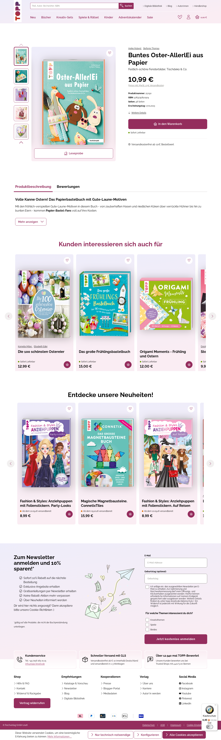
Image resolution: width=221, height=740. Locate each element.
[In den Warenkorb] (67, 364)
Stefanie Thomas (151, 48)
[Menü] (215, 706)
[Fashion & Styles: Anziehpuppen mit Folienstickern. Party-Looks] (46, 452)
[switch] (209, 727)
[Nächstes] (21, 143)
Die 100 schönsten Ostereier (41, 352)
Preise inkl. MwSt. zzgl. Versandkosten (146, 85)
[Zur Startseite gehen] (20, 11)
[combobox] (74, 6)
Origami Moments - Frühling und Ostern (163, 354)
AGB (162, 725)
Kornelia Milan (25, 346)
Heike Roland (135, 48)
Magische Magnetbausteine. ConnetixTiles (104, 503)
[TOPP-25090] (73, 102)
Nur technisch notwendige (112, 735)
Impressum (175, 725)
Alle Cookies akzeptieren (186, 735)
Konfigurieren (149, 735)
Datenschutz (148, 725)
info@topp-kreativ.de (35, 664)
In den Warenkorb (170, 124)
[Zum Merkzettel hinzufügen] (109, 53)
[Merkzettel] (180, 17)
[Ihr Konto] (188, 17)
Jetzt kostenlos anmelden (175, 639)
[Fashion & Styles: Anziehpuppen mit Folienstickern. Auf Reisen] (168, 452)
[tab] (33, 187)
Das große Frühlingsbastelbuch (104, 352)
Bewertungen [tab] (68, 187)
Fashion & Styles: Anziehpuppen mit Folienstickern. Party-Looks (46, 503)
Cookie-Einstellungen (197, 725)
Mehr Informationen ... (59, 736)
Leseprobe (76, 153)
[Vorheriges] (21, 44)
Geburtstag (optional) (155, 571)
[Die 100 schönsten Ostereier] (44, 304)
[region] (64, 104)
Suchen (128, 6)
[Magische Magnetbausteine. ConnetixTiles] (107, 452)
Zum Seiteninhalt (14, 3)
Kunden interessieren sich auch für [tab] (110, 244)
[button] (30, 222)
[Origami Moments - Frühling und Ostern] (166, 304)
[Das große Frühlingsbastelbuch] (105, 304)
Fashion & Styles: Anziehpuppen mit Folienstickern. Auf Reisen (168, 503)
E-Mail (148, 555)
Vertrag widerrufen (32, 703)
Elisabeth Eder (40, 346)
